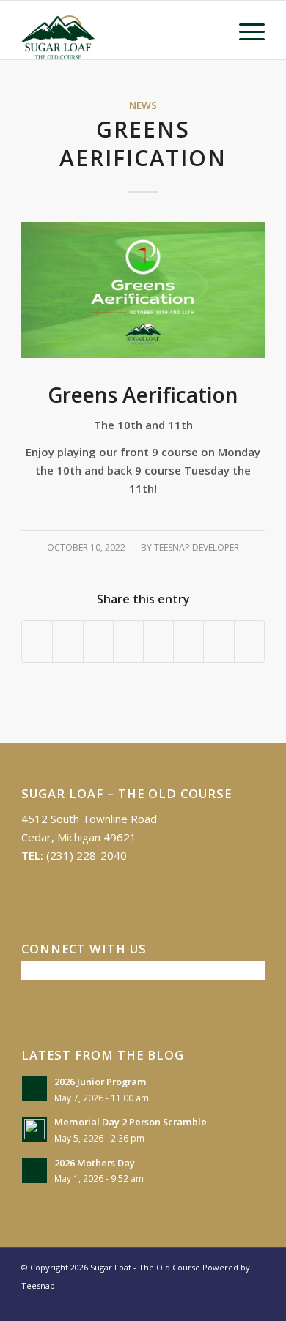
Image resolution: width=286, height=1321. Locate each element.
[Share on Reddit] (218, 641)
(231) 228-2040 (86, 855)
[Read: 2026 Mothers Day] (34, 1170)
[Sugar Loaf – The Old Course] (118, 30)
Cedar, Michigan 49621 (78, 837)
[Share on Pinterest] (98, 641)
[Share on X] (67, 641)
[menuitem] (244, 30)
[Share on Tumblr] (158, 641)
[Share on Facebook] (37, 641)
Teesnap (38, 1285)
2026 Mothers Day (94, 1162)
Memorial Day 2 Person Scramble (130, 1121)
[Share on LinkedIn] (128, 641)
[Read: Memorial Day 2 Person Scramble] (34, 1129)
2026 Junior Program (100, 1081)
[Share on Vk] (188, 641)
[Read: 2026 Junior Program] (34, 1089)
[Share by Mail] (249, 641)
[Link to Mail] (254, 1303)
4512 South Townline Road (89, 818)
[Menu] (244, 30)
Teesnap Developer (196, 547)
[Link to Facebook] (232, 1303)
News (143, 105)
